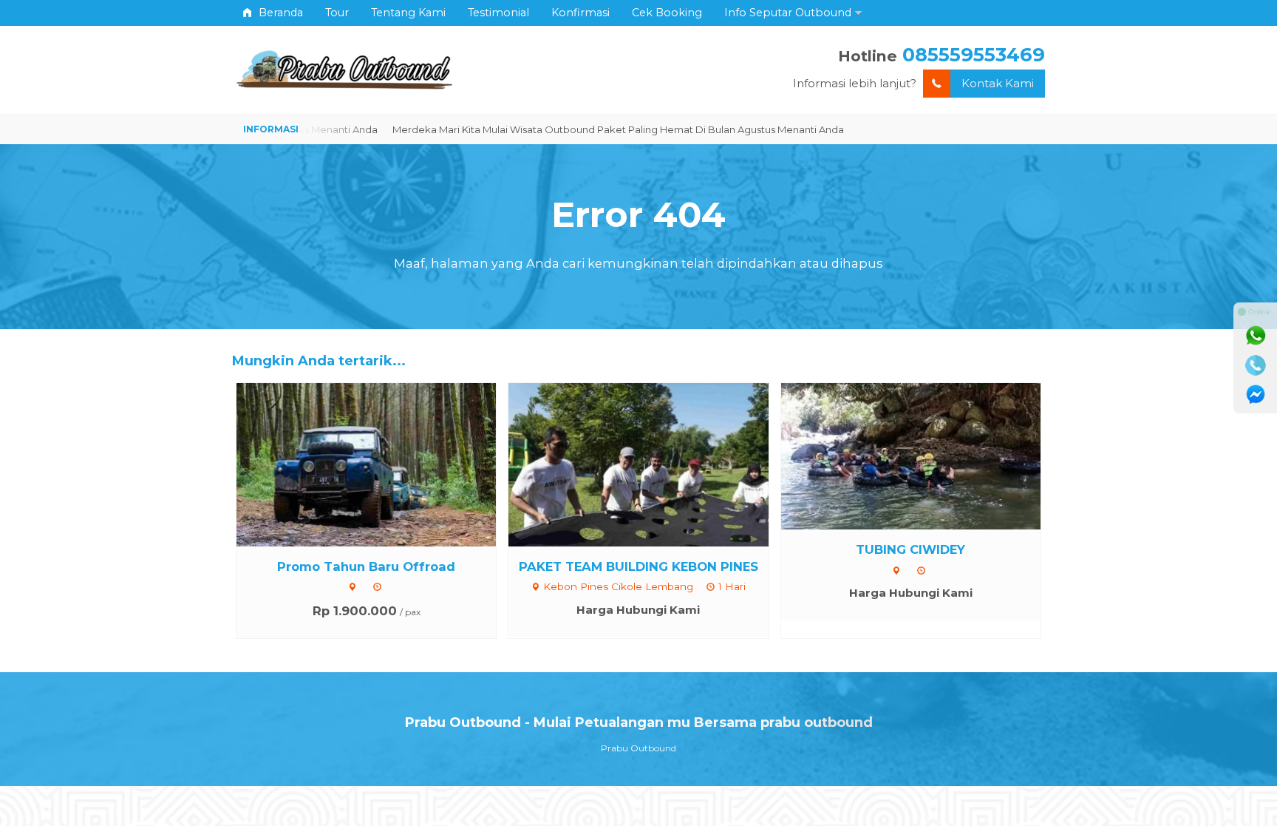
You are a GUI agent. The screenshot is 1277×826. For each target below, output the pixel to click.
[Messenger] (1255, 395)
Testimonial (498, 12)
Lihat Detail (380, 463)
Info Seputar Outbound (787, 12)
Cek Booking (667, 12)
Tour (337, 12)
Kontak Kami (997, 83)
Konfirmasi (580, 12)
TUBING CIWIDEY (910, 549)
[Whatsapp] (1255, 336)
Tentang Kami (408, 12)
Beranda (279, 12)
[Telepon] (1255, 365)
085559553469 (973, 54)
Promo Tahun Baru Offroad (366, 566)
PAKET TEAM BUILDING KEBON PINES (638, 566)
